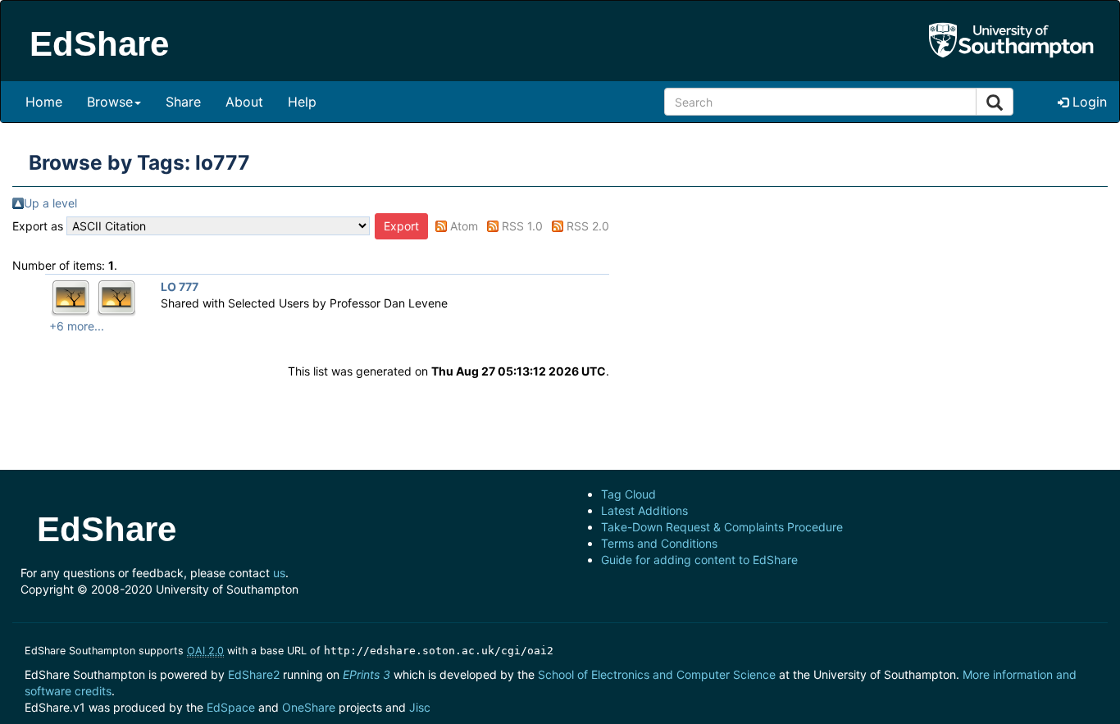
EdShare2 (254, 674)
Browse (110, 101)
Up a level (50, 203)
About (244, 101)
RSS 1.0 (522, 226)
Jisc (419, 707)
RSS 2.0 (588, 226)
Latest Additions (644, 510)
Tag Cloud (628, 494)
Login (1087, 101)
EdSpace (231, 707)
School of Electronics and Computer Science (657, 674)
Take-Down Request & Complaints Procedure (722, 527)
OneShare (308, 707)
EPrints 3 (366, 674)
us (279, 573)
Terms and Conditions (659, 543)
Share (183, 101)
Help (302, 101)
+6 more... (76, 326)
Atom (464, 226)
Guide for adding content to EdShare (699, 560)
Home (43, 101)
